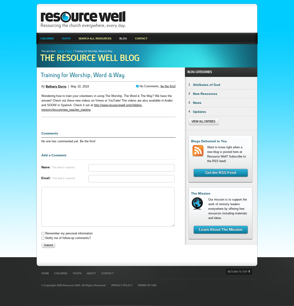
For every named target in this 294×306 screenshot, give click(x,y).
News (197, 103)
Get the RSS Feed (220, 173)
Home (61, 51)
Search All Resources (95, 38)
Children (47, 38)
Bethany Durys (56, 86)
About (91, 273)
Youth (66, 38)
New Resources (205, 94)
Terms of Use (147, 285)
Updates (199, 112)
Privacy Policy (121, 285)
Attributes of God (206, 85)
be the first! (168, 86)
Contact (141, 38)
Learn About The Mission (221, 229)
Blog (123, 38)
